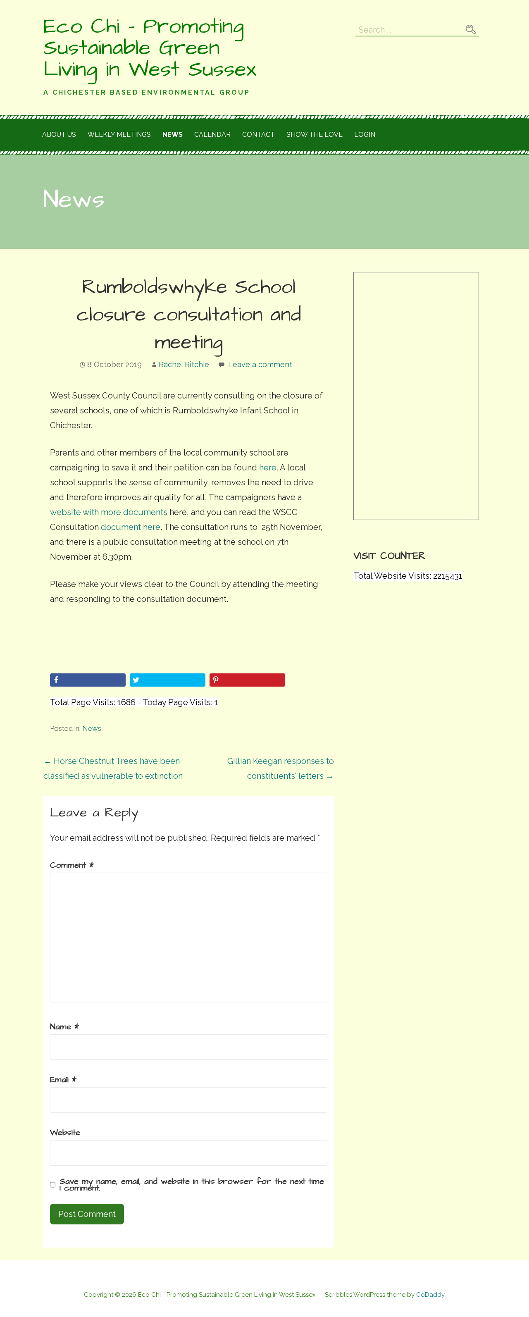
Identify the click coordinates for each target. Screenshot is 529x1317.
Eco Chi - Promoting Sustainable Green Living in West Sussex (149, 48)
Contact (258, 134)
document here (130, 527)
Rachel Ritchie (184, 364)
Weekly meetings (119, 134)
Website (65, 1132)
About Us (59, 134)
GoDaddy (430, 1294)
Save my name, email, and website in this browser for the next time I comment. (192, 1184)
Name (64, 1027)
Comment (72, 865)
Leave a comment (260, 364)
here (266, 467)
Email (63, 1080)
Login (364, 134)
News (172, 134)
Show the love (314, 134)
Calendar (212, 134)
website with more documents (108, 512)
